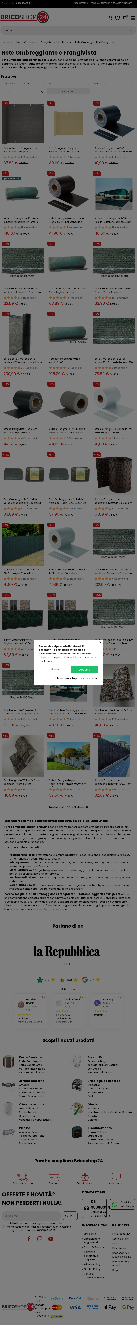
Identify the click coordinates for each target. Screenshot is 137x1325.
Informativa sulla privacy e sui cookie (76, 678)
